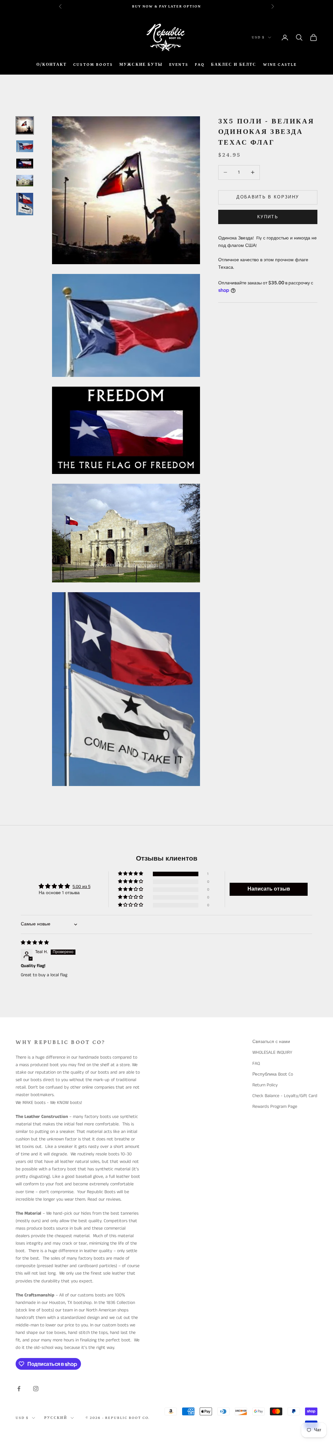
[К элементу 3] (25, 163)
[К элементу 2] (25, 146)
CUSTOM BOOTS (93, 65)
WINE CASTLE (280, 65)
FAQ (200, 65)
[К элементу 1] (25, 125)
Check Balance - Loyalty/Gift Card (284, 1096)
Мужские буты (141, 65)
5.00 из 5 (81, 886)
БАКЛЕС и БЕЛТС (233, 65)
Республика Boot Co (272, 1074)
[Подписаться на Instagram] (36, 1388)
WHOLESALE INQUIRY (272, 1052)
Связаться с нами (271, 1041)
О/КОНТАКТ (51, 65)
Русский (55, 1418)
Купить (267, 217)
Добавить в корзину (267, 197)
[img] (35, 942)
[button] (131, 873)
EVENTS (178, 65)
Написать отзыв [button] (268, 889)
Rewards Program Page (274, 1106)
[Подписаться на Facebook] (19, 1388)
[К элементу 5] (25, 204)
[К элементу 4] (25, 180)
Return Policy (265, 1085)
